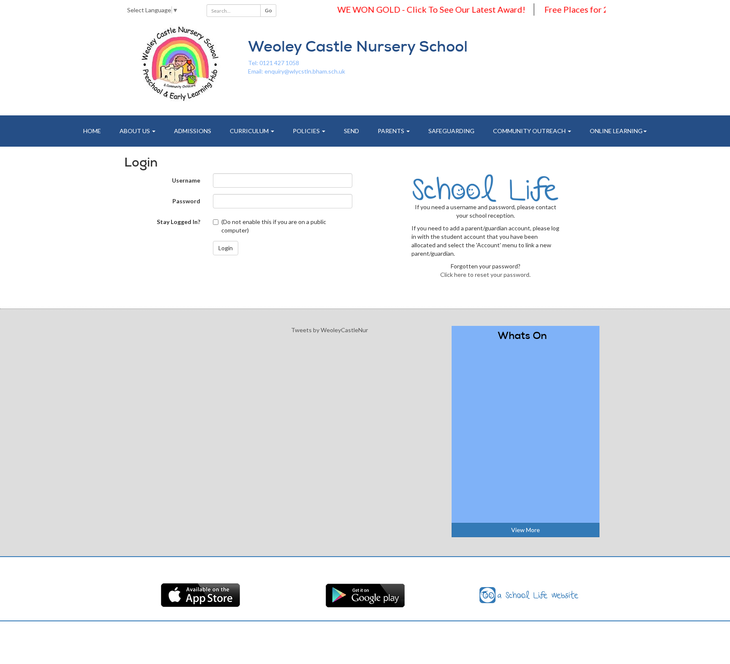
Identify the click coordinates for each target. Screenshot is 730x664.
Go (268, 10)
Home (92, 130)
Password (186, 201)
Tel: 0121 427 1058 (273, 62)
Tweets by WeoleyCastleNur (329, 329)
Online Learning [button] (616, 130)
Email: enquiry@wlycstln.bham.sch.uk (296, 71)
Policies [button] (307, 130)
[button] (225, 248)
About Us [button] (135, 130)
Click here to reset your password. (485, 274)
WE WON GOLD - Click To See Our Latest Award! (419, 9)
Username (186, 180)
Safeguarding (451, 130)
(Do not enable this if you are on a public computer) (273, 226)
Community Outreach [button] (530, 130)
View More (525, 529)
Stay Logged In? (178, 221)
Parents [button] (392, 130)
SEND (351, 130)
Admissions (192, 130)
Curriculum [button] (250, 130)
